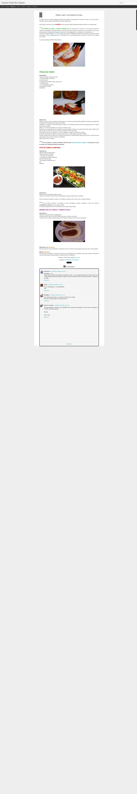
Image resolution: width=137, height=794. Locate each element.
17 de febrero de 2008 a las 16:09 (61, 305)
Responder (46, 280)
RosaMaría (46, 295)
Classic (2, 6)
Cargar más (69, 343)
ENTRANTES (75, 260)
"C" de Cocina (57, 33)
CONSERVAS (68, 260)
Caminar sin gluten (48, 305)
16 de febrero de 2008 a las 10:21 (57, 295)
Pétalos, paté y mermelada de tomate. (69, 15)
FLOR (45, 284)
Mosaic (18, 6)
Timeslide (34, 6)
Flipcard (7, 6)
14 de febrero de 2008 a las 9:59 (57, 271)
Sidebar (23, 6)
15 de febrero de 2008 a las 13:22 (55, 284)
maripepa (48, 35)
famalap (78, 257)
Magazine (13, 6)
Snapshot (28, 6)
